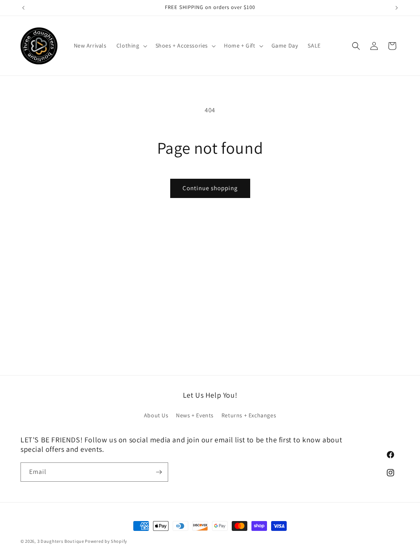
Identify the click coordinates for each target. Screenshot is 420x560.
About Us (156, 415)
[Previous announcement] (23, 8)
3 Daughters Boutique (60, 541)
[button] (131, 45)
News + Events (195, 415)
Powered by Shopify (106, 541)
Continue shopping (210, 188)
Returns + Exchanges (248, 415)
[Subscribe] (159, 472)
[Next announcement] (397, 8)
